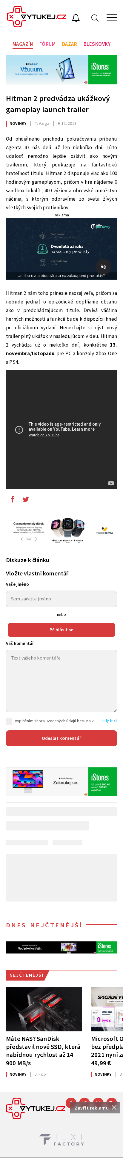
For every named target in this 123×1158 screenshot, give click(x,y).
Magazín (23, 44)
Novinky (18, 124)
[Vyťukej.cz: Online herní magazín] (37, 17)
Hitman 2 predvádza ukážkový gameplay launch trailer (58, 104)
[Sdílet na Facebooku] (12, 501)
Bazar (69, 44)
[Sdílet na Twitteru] (25, 501)
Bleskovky (97, 44)
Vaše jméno (17, 584)
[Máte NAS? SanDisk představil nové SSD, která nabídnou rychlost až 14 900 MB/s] (44, 1009)
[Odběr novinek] (76, 19)
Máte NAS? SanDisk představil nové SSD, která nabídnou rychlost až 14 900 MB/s (43, 1050)
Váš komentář (20, 644)
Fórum (47, 44)
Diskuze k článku (27, 560)
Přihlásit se (61, 630)
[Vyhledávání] (95, 17)
